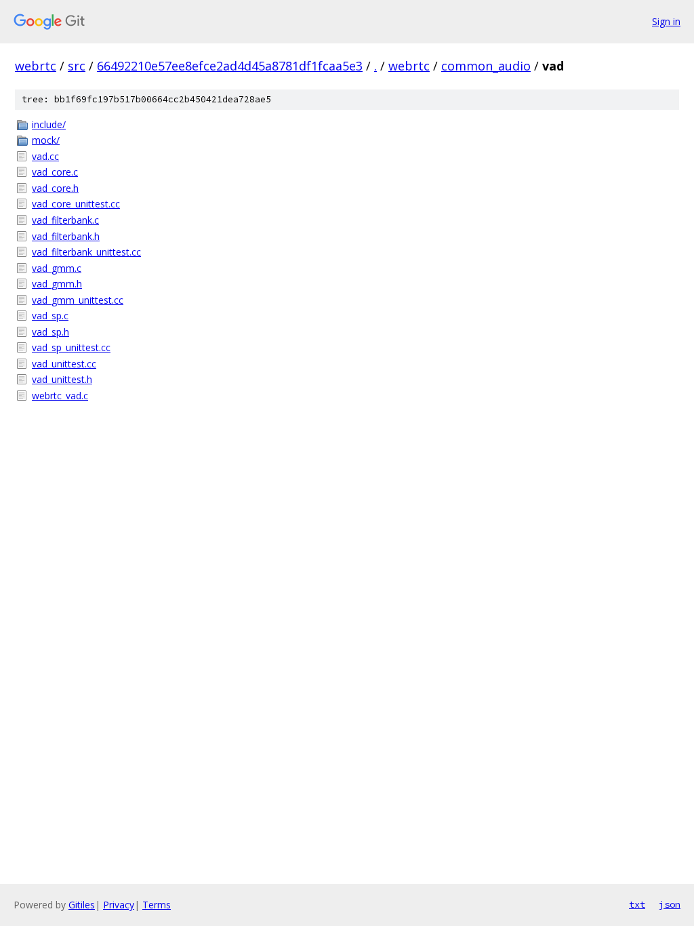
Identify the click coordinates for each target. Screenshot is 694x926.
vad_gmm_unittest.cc (77, 300)
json (669, 904)
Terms (156, 904)
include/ (49, 124)
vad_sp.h (50, 331)
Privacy (118, 904)
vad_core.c (55, 171)
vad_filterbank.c (65, 220)
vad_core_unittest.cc (76, 203)
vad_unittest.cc (64, 363)
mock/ (46, 140)
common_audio (486, 66)
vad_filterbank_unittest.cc (86, 251)
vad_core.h (55, 188)
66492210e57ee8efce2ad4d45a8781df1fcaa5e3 (230, 66)
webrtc (35, 66)
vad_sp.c (50, 315)
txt (637, 904)
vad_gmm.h (57, 283)
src (76, 66)
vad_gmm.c (56, 268)
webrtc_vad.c (60, 395)
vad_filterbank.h (66, 236)
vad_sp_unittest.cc (71, 347)
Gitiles (81, 904)
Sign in (666, 21)
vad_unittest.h (62, 379)
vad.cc (45, 156)
